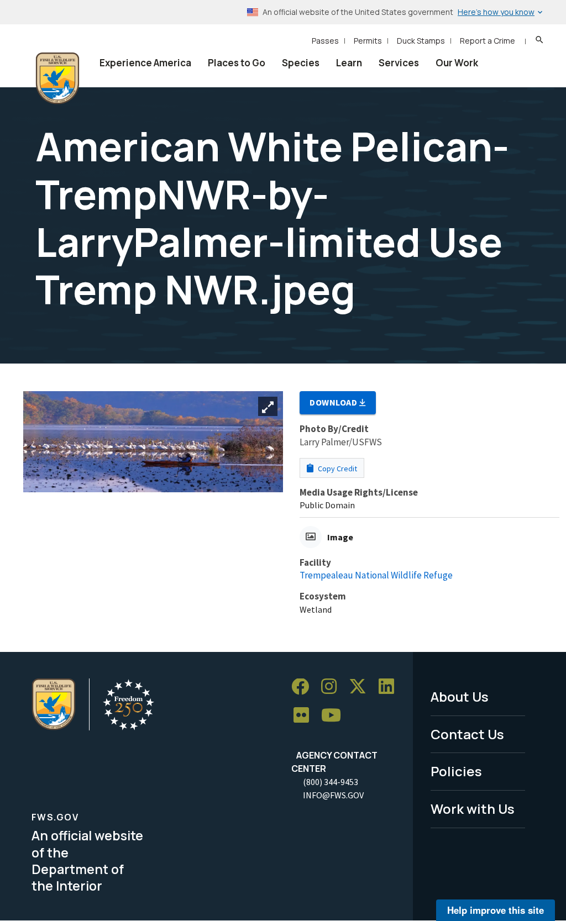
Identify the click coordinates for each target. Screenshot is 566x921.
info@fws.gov (333, 795)
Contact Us (467, 734)
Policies (456, 771)
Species (300, 62)
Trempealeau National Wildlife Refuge (376, 575)
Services (399, 62)
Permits (368, 40)
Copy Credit (336, 468)
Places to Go (236, 62)
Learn (349, 62)
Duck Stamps (421, 40)
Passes (325, 40)
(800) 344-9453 (330, 781)
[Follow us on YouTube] (335, 715)
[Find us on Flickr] (305, 715)
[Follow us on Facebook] (304, 687)
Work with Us (473, 808)
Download (334, 402)
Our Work (457, 62)
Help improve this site (495, 910)
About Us (460, 696)
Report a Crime (487, 40)
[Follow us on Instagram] (332, 687)
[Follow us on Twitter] (361, 687)
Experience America (145, 62)
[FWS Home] (57, 78)
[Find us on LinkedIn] (390, 687)
